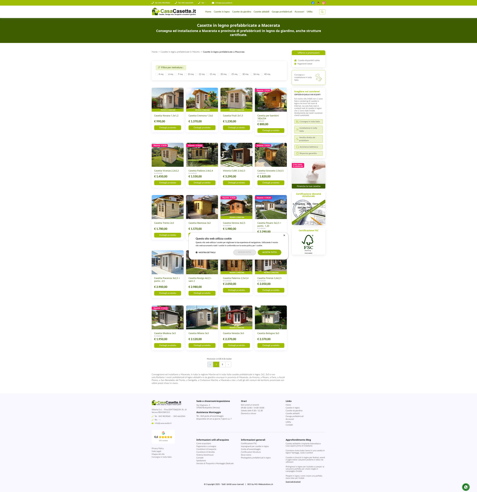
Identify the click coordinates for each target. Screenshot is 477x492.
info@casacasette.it (223, 3)
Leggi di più (267, 245)
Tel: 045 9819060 (162, 3)
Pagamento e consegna (206, 446)
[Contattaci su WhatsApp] (466, 487)
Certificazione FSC (249, 443)
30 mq (245, 74)
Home (208, 12)
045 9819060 (164, 416)
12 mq (202, 74)
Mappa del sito (158, 454)
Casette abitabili (261, 12)
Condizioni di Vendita (205, 452)
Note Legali (156, 451)
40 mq (267, 74)
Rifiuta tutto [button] (244, 252)
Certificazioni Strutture (251, 452)
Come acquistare (203, 443)
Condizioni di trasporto (206, 449)
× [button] (284, 235)
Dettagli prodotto (167, 128)
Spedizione (201, 461)
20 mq (223, 74)
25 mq (234, 74)
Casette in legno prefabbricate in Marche (180, 52)
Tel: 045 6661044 (185, 3)
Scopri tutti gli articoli (293, 482)
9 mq (180, 74)
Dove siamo (246, 455)
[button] (206, 252)
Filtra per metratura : (172, 67)
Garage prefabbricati (282, 12)
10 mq (191, 74)
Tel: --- (204, 3)
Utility (310, 12)
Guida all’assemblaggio (251, 449)
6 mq (170, 74)
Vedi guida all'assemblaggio (212, 416)
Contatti (289, 425)
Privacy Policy (158, 448)
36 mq (256, 74)
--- (160, 420)
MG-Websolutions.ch (263, 484)
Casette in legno (222, 12)
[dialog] (238, 246)
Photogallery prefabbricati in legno (256, 458)
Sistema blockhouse (205, 455)
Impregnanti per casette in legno (255, 446)
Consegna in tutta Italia (162, 457)
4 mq (161, 74)
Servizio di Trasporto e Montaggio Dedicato (215, 463)
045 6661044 (179, 416)
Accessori (299, 12)
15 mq (213, 74)
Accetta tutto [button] (269, 252)
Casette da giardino (241, 12)
